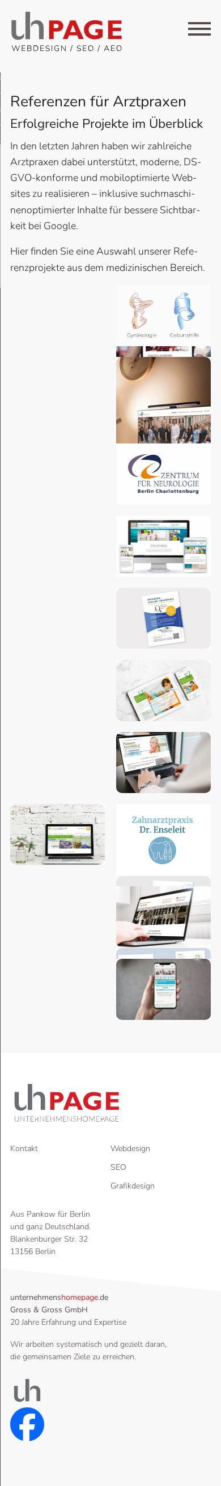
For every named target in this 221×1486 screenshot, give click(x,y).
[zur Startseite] (67, 31)
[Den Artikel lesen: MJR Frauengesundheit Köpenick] (163, 315)
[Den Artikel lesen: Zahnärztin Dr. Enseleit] (163, 839)
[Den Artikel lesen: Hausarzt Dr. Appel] (163, 989)
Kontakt (24, 1148)
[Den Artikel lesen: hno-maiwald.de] (163, 762)
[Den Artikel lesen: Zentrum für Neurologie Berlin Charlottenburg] (163, 473)
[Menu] (199, 31)
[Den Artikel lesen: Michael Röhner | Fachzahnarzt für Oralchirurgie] (57, 834)
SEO (118, 1167)
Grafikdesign (132, 1186)
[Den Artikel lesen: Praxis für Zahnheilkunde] (163, 690)
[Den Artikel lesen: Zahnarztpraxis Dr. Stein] (163, 546)
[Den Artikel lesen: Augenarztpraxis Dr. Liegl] (163, 618)
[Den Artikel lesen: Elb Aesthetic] (163, 431)
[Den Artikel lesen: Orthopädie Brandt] (163, 916)
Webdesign (130, 1148)
